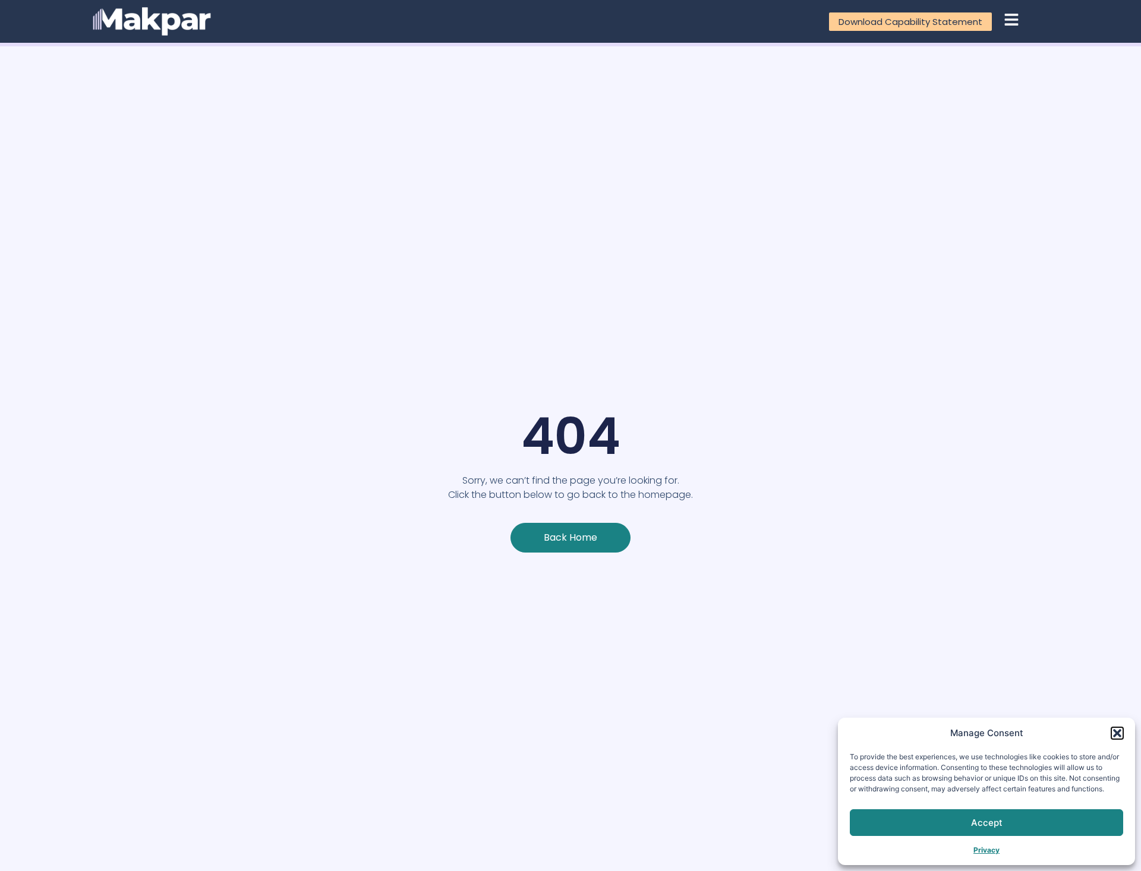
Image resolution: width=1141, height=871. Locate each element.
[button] (1117, 733)
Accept (987, 822)
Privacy (986, 849)
